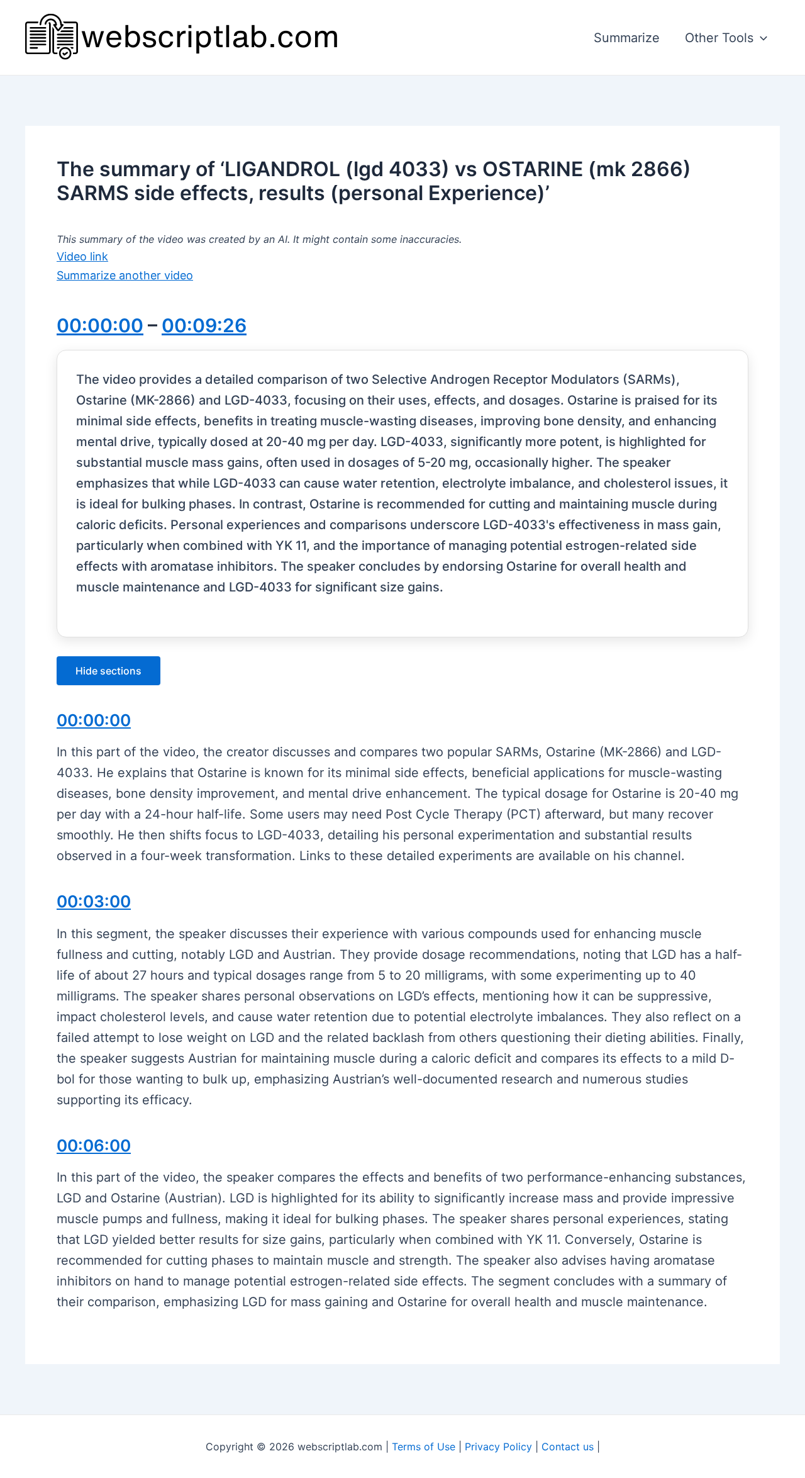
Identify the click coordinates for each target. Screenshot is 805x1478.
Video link (82, 256)
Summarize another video (125, 275)
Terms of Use (423, 1446)
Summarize (627, 37)
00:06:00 (94, 1145)
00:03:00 (94, 901)
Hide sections (108, 670)
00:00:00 (100, 325)
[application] (760, 38)
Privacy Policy (498, 1446)
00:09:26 (204, 325)
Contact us (567, 1446)
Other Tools (719, 37)
